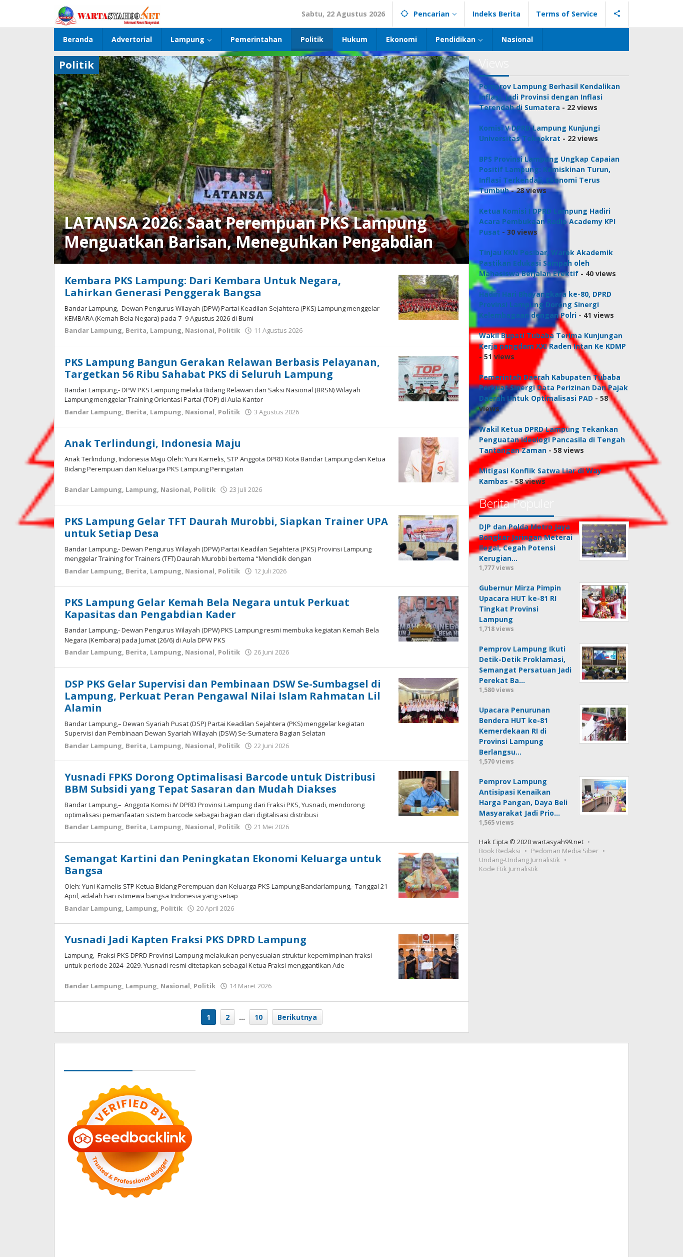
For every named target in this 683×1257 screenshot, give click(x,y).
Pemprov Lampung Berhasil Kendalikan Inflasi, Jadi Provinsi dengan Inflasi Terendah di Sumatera (549, 97)
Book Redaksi (499, 850)
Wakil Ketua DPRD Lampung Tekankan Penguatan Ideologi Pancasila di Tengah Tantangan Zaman (552, 439)
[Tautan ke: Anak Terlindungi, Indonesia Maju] (428, 459)
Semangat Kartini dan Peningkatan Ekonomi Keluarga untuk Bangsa (223, 864)
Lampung (166, 330)
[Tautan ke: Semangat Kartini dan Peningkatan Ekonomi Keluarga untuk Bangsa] (428, 874)
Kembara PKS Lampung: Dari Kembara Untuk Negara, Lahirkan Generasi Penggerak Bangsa (202, 286)
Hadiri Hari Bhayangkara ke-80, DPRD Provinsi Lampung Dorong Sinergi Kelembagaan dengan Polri (545, 304)
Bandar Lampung (93, 330)
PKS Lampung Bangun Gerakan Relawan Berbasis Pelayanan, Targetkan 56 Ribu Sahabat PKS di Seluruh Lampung (222, 368)
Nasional (199, 330)
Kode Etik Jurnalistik (508, 868)
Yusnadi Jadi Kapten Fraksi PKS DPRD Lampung (185, 939)
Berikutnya (297, 1017)
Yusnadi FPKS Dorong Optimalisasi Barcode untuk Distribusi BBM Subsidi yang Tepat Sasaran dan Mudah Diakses (220, 783)
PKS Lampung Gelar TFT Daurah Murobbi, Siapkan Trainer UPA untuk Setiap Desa (226, 527)
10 (258, 1017)
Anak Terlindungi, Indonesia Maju (152, 443)
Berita (136, 330)
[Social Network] (617, 14)
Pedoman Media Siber (564, 850)
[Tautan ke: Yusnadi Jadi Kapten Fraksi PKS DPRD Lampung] (428, 955)
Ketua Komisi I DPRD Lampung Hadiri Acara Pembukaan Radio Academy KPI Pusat (547, 221)
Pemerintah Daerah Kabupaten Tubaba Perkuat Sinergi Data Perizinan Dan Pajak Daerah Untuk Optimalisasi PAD (553, 387)
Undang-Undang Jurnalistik (519, 859)
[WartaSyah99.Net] (107, 15)
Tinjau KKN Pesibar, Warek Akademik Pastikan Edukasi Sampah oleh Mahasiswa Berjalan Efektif (546, 263)
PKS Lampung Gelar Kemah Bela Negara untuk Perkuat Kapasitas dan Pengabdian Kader (207, 608)
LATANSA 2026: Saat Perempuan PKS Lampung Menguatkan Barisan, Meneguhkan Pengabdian (248, 232)
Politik (229, 330)
